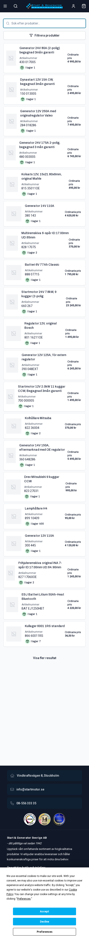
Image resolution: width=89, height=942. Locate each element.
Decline (44, 921)
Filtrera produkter (47, 35)
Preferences (44, 931)
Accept (44, 911)
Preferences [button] (24, 898)
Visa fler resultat (44, 658)
